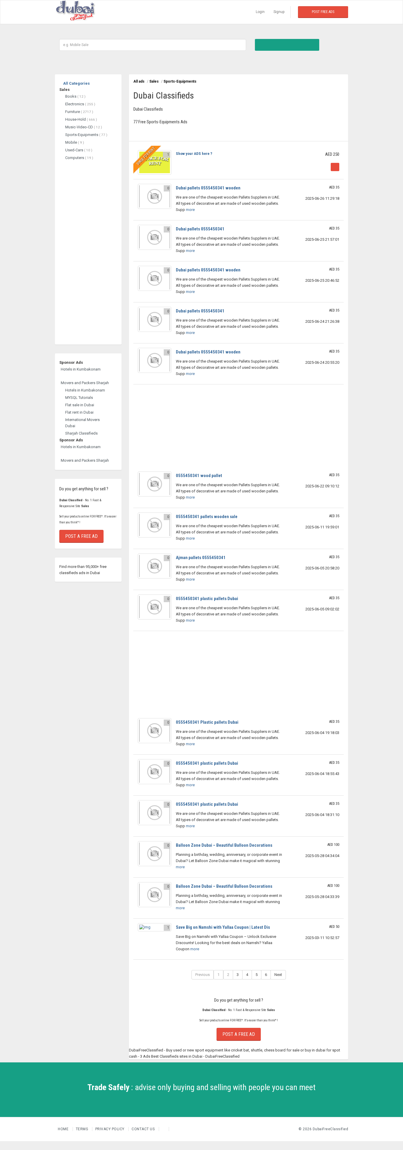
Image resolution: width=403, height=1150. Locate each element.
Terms (82, 1129)
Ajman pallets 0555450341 (201, 557)
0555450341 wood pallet (199, 475)
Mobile (74, 142)
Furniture (79, 111)
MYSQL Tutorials (79, 397)
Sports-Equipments (86, 134)
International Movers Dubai (82, 422)
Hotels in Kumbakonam (81, 369)
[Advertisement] (88, 250)
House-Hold (81, 119)
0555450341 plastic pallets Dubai (207, 598)
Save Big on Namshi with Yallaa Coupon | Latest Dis (223, 927)
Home (64, 1129)
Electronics (80, 104)
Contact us (144, 1129)
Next (278, 974)
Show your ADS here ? (194, 153)
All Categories (76, 83)
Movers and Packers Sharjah (85, 383)
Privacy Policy (110, 1129)
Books (75, 96)
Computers (79, 157)
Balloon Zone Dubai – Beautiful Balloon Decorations (224, 845)
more (190, 209)
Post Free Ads (323, 12)
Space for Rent (146, 156)
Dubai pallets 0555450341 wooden (208, 188)
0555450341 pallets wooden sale (206, 516)
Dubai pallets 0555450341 (200, 229)
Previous (202, 974)
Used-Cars (78, 150)
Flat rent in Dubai (79, 412)
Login (260, 12)
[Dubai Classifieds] (75, 12)
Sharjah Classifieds (81, 433)
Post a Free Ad (81, 536)
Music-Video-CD (83, 127)
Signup (278, 12)
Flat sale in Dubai (79, 405)
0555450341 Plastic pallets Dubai (207, 722)
